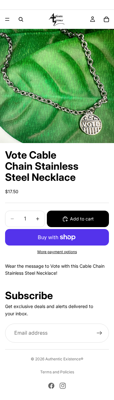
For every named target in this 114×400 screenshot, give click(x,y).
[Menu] (7, 19)
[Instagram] (62, 386)
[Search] (21, 19)
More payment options (57, 252)
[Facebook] (51, 386)
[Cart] (106, 19)
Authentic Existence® (64, 359)
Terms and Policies (57, 372)
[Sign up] (99, 333)
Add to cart (82, 218)
